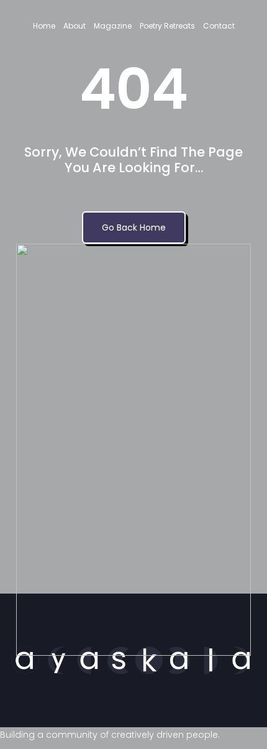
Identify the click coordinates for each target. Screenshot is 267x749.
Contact (219, 26)
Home (44, 26)
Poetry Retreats (167, 26)
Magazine (113, 26)
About (74, 26)
